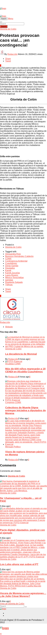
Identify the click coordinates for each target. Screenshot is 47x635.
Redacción (12, 54)
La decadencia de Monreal (21, 354)
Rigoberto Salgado (14, 282)
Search (3, 27)
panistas (9, 280)
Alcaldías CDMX (13, 364)
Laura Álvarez (11, 275)
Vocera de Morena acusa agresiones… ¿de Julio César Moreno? (23, 595)
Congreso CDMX (13, 402)
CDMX (8, 259)
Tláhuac (9, 284)
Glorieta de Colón (8, 29)
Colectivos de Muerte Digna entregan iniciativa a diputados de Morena (25, 410)
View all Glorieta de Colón (12, 603)
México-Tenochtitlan (14, 277)
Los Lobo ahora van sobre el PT (19, 564)
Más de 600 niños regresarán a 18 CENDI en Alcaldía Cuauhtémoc (25, 370)
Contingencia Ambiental (16, 261)
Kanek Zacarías (12, 273)
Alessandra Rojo (13, 254)
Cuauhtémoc (11, 263)
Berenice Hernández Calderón (19, 256)
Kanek (8, 270)
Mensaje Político (13, 447)
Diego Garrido (11, 266)
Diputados (10, 268)
